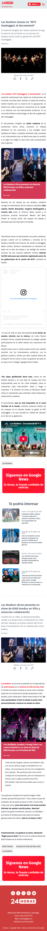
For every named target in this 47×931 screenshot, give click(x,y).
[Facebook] (20, 78)
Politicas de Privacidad (23, 921)
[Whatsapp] (14, 78)
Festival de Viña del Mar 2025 (28, 846)
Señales (35, 4)
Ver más (7, 195)
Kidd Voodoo (7, 846)
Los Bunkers (7, 463)
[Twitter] (26, 78)
